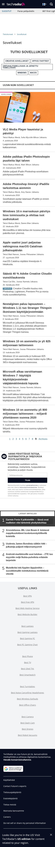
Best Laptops (27, 626)
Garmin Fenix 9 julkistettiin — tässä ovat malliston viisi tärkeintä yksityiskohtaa (27, 521)
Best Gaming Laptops (27, 632)
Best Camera (28, 716)
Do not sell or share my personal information (24, 823)
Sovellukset (22, 34)
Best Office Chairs (27, 705)
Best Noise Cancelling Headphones (27, 692)
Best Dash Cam (27, 723)
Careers (7, 817)
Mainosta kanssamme (13, 810)
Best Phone (27, 656)
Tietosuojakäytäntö (12, 792)
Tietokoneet (8, 34)
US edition (24, 839)
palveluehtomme (32, 485)
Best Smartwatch (28, 674)
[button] (3, 4)
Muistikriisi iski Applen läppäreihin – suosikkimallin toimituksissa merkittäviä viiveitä (27, 570)
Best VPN (27, 596)
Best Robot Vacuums (27, 735)
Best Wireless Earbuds (27, 698)
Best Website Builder (27, 614)
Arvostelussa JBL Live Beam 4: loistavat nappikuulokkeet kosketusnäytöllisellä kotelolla (27, 533)
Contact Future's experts (14, 786)
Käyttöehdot (9, 780)
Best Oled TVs (27, 668)
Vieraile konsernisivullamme (17, 759)
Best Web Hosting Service (27, 608)
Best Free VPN (27, 602)
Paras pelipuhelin (25, 11)
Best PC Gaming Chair (27, 644)
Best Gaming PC (27, 638)
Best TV (27, 662)
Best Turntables (27, 686)
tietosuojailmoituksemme (28, 487)
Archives (43, 439)
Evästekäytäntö (10, 798)
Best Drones (27, 729)
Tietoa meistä (9, 804)
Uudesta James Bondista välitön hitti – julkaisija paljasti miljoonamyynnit (26, 545)
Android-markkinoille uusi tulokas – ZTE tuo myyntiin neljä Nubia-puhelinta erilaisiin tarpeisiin (29, 557)
